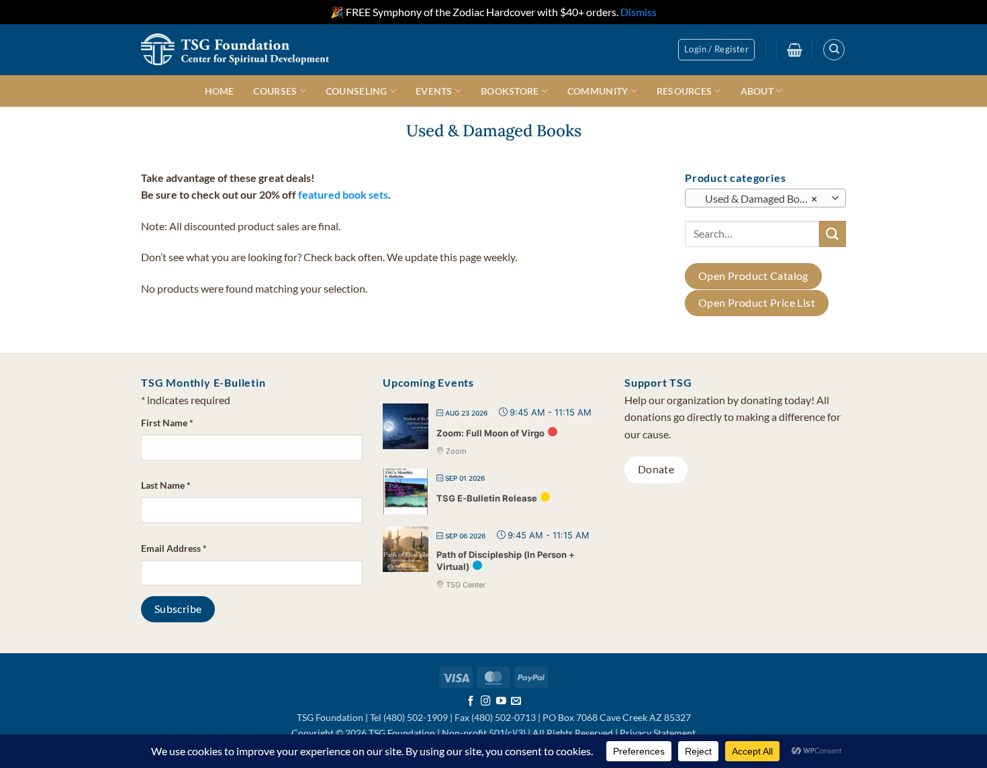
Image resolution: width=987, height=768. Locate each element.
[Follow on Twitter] (501, 701)
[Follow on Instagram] (486, 701)
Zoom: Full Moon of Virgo (490, 433)
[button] (716, 49)
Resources (684, 91)
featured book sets (343, 194)
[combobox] (765, 197)
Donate (656, 469)
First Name (167, 422)
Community (597, 91)
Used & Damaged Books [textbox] (758, 198)
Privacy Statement (658, 732)
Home (219, 91)
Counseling (356, 91)
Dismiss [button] (638, 11)
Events (434, 91)
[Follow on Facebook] (471, 701)
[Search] (834, 49)
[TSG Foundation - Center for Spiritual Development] (235, 49)
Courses (275, 91)
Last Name (166, 485)
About (757, 91)
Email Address (174, 548)
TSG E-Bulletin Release (486, 498)
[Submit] (832, 233)
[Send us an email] (516, 701)
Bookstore (510, 91)
